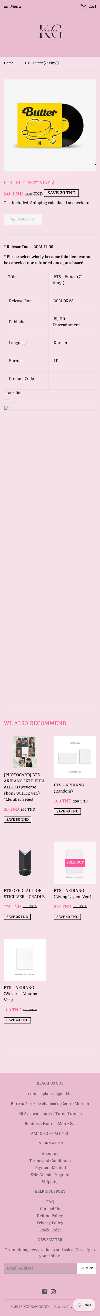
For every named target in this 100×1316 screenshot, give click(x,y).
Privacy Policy (50, 1223)
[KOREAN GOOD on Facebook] (44, 1292)
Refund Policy (50, 1216)
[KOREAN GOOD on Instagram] (53, 1292)
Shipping (38, 203)
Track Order (50, 1230)
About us (50, 1153)
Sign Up (87, 1268)
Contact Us (50, 1208)
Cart (91, 6)
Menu (15, 6)
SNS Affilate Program (50, 1174)
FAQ (50, 1201)
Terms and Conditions (50, 1160)
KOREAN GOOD (36, 1307)
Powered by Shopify (70, 1307)
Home (9, 63)
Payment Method (50, 1167)
